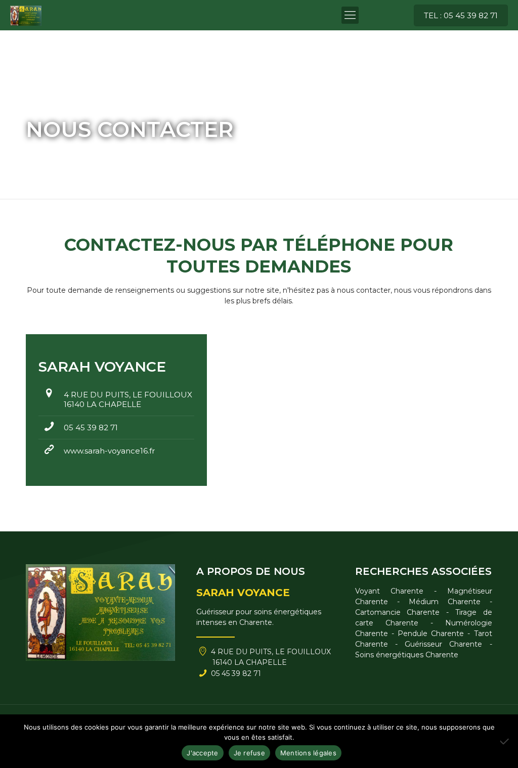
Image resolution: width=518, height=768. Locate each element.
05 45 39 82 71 (91, 427)
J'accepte (202, 753)
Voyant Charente (389, 591)
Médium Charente (445, 601)
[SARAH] (25, 15)
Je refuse (249, 753)
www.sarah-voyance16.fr (109, 451)
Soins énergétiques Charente (406, 654)
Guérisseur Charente (443, 644)
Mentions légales (308, 753)
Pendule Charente (431, 633)
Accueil (38, 152)
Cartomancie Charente (397, 612)
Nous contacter (100, 152)
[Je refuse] (505, 741)
